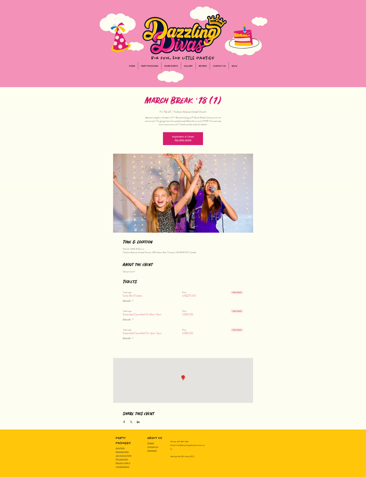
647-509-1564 (182, 441)
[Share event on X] (131, 422)
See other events (183, 140)
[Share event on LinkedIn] (138, 422)
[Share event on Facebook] (124, 422)
